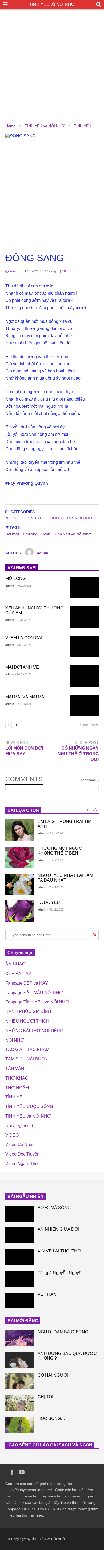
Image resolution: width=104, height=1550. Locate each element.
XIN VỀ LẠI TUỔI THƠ (59, 1251)
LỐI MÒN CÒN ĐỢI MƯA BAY (24, 751)
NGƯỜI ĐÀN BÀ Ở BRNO (63, 1332)
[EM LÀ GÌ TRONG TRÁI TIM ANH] (19, 830)
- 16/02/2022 (23, 619)
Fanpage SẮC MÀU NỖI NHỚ (34, 992)
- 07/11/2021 (23, 585)
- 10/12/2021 (55, 860)
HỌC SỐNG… (51, 1418)
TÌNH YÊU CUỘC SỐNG (29, 1106)
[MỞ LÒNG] (84, 587)
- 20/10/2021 (55, 833)
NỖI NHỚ (14, 518)
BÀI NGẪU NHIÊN (25, 1196)
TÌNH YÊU (36, 518)
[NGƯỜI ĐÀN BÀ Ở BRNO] (19, 1338)
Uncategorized (19, 1125)
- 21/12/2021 (23, 644)
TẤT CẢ (92, 809)
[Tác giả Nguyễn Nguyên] (19, 1279)
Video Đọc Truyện (22, 1154)
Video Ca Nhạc (19, 1144)
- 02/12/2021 (23, 674)
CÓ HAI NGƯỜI (53, 1375)
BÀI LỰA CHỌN (23, 810)
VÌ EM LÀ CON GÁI (23, 638)
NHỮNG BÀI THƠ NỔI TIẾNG (34, 1030)
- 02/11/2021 (55, 909)
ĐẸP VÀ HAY (18, 973)
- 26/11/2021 (23, 704)
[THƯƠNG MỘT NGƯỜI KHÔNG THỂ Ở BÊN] (19, 857)
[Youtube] (22, 1472)
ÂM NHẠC (15, 964)
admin (13, 271)
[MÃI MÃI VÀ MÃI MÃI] (84, 705)
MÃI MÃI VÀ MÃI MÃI (25, 697)
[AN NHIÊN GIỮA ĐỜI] (19, 1235)
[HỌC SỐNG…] (19, 1425)
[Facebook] (12, 1472)
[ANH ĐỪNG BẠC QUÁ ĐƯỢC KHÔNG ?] (19, 1360)
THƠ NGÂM (17, 1087)
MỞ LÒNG (15, 578)
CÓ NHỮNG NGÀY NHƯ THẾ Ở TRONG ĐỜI (78, 754)
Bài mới (12, 534)
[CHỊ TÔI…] (19, 1403)
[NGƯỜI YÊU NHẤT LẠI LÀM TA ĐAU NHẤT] (19, 884)
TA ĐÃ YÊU (49, 902)
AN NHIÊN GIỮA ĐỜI (58, 1229)
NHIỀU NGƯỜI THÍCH (27, 1021)
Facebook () (90, 780)
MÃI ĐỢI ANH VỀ (22, 667)
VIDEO (12, 1135)
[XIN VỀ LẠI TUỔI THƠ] (19, 1257)
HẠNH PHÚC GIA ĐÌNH (28, 1011)
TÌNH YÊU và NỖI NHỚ (52, 4)
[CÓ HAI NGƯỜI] (19, 1381)
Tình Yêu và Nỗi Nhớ (72, 534)
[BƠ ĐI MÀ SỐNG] (19, 1214)
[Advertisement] (52, 61)
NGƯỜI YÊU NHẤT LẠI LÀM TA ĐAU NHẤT (65, 877)
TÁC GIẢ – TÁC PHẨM (27, 1049)
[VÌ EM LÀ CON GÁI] (84, 646)
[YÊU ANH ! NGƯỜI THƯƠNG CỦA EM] (84, 617)
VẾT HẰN (47, 1294)
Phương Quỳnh (36, 534)
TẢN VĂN (14, 1068)
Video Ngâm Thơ (21, 1163)
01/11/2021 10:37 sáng (39, 271)
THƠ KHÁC (16, 1078)
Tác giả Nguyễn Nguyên (61, 1272)
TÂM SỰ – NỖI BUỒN (26, 1059)
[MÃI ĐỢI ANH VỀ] (84, 676)
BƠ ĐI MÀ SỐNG (54, 1207)
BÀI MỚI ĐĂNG (22, 1321)
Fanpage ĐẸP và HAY (26, 983)
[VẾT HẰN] (19, 1300)
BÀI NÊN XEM (21, 567)
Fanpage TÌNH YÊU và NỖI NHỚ (37, 1002)
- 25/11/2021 (55, 887)
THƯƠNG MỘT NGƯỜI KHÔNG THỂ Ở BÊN (61, 850)
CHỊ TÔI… (47, 1396)
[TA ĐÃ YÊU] (19, 911)
